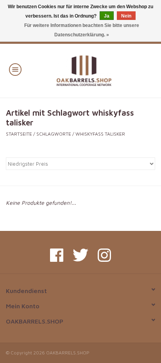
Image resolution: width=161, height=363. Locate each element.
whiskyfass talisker (100, 134)
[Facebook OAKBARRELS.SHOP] (56, 255)
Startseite (19, 134)
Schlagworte (53, 134)
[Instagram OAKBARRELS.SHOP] (104, 255)
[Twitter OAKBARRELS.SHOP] (80, 255)
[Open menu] (15, 69)
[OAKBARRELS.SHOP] (95, 69)
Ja (106, 16)
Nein (126, 16)
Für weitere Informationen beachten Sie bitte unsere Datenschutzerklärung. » (81, 30)
